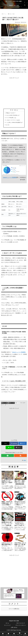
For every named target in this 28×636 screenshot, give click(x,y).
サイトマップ (7, 625)
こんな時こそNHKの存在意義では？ (14, 122)
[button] (18, 447)
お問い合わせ (14, 627)
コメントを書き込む (14, 608)
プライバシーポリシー (20, 625)
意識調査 (24, 402)
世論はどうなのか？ (11, 112)
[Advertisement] (14, 93)
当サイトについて (21, 623)
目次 (12, 110)
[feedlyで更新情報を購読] (7, 455)
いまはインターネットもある (13, 120)
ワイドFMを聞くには (11, 117)
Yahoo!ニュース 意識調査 (10, 177)
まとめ (7, 124)
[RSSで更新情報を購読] (20, 455)
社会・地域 (5, 402)
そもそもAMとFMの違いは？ (13, 115)
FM (7, 404)
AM (3, 404)
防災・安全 (12, 402)
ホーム (7, 623)
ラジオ (18, 402)
